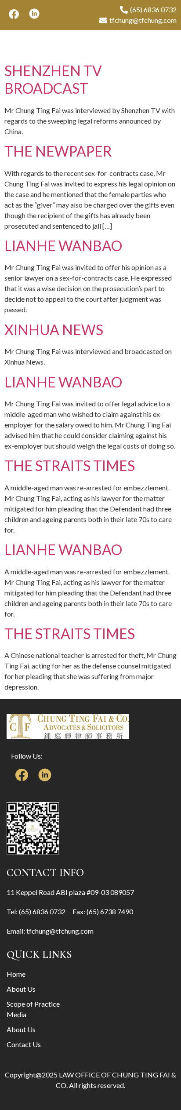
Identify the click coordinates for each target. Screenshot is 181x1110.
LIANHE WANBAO (63, 245)
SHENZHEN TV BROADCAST (53, 79)
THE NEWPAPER (58, 151)
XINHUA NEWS (53, 329)
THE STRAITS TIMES (69, 465)
